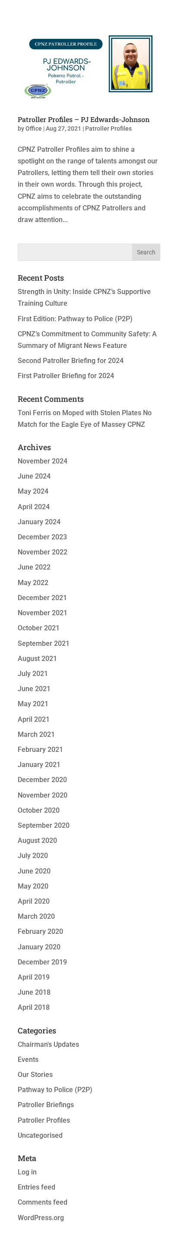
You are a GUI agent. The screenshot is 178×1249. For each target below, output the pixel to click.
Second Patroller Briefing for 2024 (71, 361)
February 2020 (40, 931)
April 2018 (34, 1007)
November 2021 (42, 613)
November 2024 (42, 461)
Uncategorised (40, 1135)
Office (33, 128)
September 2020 (44, 825)
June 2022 (34, 567)
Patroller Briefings (46, 1105)
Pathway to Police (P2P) (55, 1090)
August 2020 (37, 840)
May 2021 (33, 704)
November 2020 (42, 795)
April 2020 (34, 901)
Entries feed (36, 1187)
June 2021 (34, 689)
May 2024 (33, 491)
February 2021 (40, 749)
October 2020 (39, 810)
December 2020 (42, 780)
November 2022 (42, 552)
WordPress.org (41, 1218)
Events (28, 1059)
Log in (27, 1172)
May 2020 (33, 886)
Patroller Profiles (108, 128)
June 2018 (34, 992)
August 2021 (37, 658)
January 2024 (39, 522)
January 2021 (39, 765)
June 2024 (34, 476)
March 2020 (36, 916)
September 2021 (44, 643)
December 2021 (42, 598)
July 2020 (33, 855)
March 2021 (36, 734)
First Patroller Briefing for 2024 (66, 376)
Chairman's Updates (48, 1044)
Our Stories (35, 1075)
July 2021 (33, 674)
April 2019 (34, 977)
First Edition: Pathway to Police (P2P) (75, 319)
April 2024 (34, 507)
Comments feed (42, 1202)
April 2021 (34, 719)
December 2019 (42, 962)
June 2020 (34, 871)
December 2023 (42, 537)
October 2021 (39, 628)
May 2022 (33, 583)
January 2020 (39, 947)
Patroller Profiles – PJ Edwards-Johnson (83, 119)
